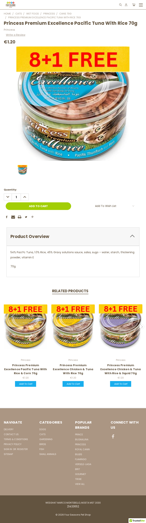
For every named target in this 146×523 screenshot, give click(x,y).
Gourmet (80, 474)
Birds (42, 444)
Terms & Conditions (16, 439)
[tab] (73, 236)
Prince (79, 434)
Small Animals (47, 454)
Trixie (78, 479)
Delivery (8, 429)
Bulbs (78, 454)
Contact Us (11, 434)
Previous (4, 326)
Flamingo (80, 459)
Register (22, 449)
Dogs (42, 429)
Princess (80, 444)
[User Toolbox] (126, 4)
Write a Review (15, 35)
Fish (41, 449)
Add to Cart (25, 383)
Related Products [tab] (70, 291)
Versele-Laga (83, 464)
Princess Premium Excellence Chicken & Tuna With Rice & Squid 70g (120, 369)
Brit (77, 469)
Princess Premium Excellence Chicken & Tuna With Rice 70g (73, 369)
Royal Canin (82, 449)
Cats (42, 434)
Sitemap (8, 454)
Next (141, 326)
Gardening (45, 439)
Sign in (8, 449)
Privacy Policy (12, 444)
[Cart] (134, 4)
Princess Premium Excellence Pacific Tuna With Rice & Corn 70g (25, 369)
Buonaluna (81, 439)
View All (80, 484)
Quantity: (10, 189)
